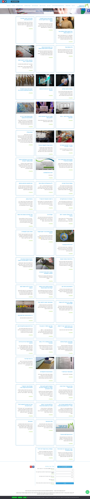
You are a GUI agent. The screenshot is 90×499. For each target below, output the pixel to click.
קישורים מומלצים (27, 5)
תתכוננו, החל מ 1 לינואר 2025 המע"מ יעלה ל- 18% (25, 61)
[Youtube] (3, 2)
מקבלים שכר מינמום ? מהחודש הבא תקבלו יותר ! (26, 387)
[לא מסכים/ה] (88, 497)
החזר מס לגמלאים (48, 172)
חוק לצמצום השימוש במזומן (26, 183)
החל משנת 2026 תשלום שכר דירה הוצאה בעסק (65, 32)
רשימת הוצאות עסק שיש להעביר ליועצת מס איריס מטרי (25, 259)
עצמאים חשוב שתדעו (67, 89)
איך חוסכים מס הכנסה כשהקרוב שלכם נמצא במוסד (45, 48)
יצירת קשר (9, 5)
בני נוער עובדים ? (28, 358)
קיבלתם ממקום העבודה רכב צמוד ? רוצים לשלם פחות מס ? (65, 405)
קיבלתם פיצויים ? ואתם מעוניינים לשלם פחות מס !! (46, 405)
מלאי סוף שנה (49, 421)
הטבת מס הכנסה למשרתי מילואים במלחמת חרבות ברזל (25, 89)
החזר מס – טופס (43, 5)
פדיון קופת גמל (68, 47)
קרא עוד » (70, 41)
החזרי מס (49, 5)
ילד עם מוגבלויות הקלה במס (46, 183)
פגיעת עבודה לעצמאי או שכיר (45, 145)
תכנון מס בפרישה (35, 5)
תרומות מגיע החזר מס (67, 286)
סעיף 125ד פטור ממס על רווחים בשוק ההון (26, 19)
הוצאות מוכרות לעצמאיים (46, 371)
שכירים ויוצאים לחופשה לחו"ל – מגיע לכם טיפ (25, 405)
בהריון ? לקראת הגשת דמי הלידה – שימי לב (66, 146)
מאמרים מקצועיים (20, 5)
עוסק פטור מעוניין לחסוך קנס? (45, 302)
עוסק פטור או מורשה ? (67, 371)
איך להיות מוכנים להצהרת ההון (25, 326)
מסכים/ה (24, 497)
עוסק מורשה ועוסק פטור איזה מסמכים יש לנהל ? (65, 160)
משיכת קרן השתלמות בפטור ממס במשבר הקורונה (26, 160)
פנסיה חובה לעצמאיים (27, 231)
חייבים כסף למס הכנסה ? (66, 434)
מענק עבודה (30, 132)
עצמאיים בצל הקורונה (67, 183)
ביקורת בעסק (29, 199)
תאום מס (30, 421)
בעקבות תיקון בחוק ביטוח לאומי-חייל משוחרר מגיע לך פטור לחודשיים (46, 387)
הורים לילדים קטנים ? (67, 244)
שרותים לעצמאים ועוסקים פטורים (58, 5)
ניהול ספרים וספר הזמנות (66, 259)
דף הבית (73, 5)
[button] (88, 10)
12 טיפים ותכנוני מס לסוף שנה (25, 315)
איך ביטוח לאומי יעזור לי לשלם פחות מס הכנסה (65, 326)
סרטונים (13, 5)
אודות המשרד (67, 5)
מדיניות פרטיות (14, 497)
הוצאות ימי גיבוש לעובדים (66, 199)
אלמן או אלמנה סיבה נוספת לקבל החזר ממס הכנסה (46, 287)
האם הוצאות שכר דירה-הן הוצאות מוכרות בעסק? (26, 117)
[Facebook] (6, 2)
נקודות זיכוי (50, 214)
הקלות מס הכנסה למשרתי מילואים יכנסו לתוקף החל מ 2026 (46, 20)
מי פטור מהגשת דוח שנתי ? (46, 199)
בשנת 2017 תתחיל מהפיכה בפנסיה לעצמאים (46, 272)
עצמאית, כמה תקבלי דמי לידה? (45, 449)
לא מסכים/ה (20, 497)
